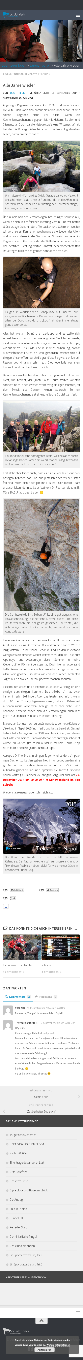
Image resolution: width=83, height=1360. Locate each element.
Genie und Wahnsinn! (22, 1246)
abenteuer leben (14, 65)
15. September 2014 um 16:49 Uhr (47, 1008)
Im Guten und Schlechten (18, 965)
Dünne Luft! (17, 1218)
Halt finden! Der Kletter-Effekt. (27, 1144)
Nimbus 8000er (18, 1153)
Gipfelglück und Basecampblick (29, 1190)
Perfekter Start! (18, 1227)
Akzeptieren (44, 1350)
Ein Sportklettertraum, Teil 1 (26, 1264)
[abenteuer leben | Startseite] (18, 15)
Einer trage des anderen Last (27, 1162)
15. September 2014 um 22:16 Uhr (57, 1023)
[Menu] (78, 15)
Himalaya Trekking (37, 74)
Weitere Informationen (58, 1344)
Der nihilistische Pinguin (24, 1236)
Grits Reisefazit (18, 1172)
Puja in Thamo (18, 1209)
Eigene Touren (40, 65)
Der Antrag (16, 1199)
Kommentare (19, 996)
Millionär (47, 965)
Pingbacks (47, 996)
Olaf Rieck (17, 93)
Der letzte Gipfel (19, 1181)
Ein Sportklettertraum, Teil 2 (26, 1255)
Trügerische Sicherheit (23, 1135)
